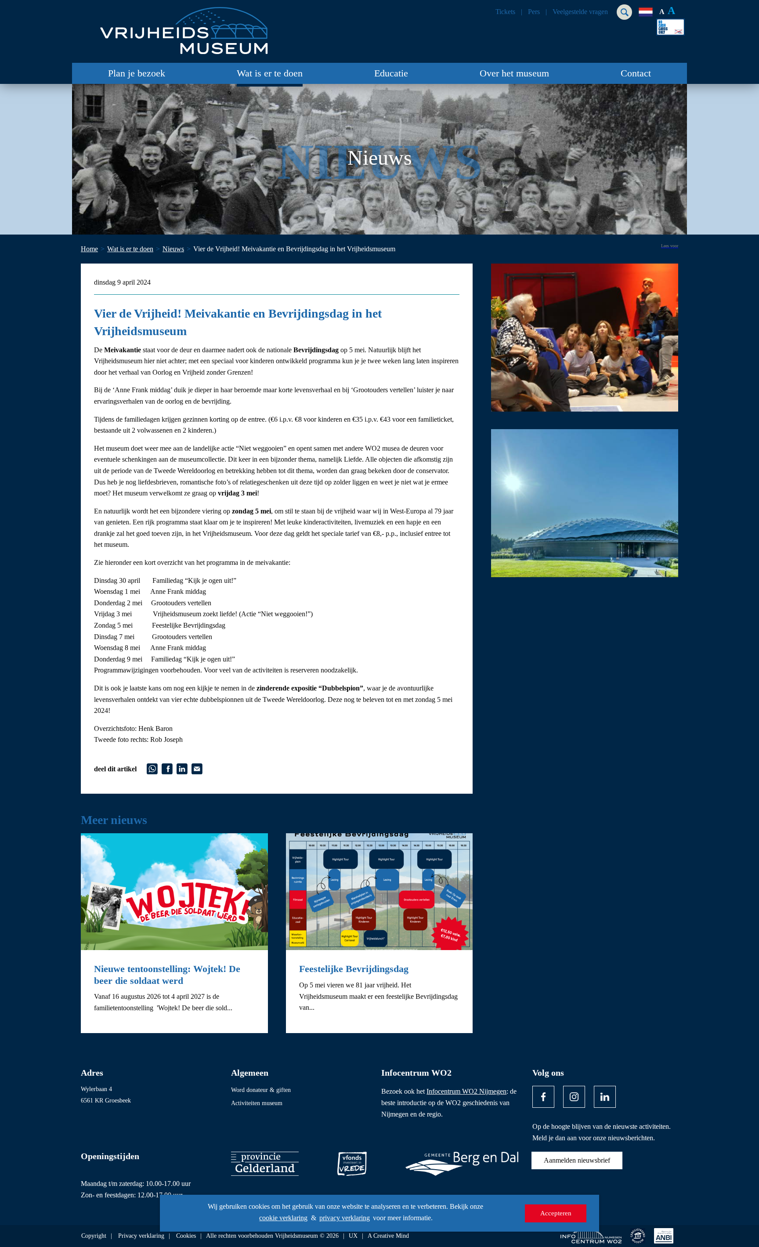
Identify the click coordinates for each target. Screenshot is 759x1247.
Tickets (505, 11)
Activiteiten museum (256, 1103)
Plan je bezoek (136, 73)
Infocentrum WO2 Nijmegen (466, 1091)
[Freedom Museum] (182, 27)
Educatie (391, 73)
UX (353, 1236)
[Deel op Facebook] (167, 768)
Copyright (93, 1236)
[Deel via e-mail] (197, 768)
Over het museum (514, 73)
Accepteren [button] (555, 1213)
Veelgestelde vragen (580, 11)
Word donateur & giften (261, 1090)
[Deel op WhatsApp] (152, 768)
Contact (636, 73)
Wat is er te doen (270, 73)
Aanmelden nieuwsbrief (577, 1160)
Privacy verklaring (141, 1236)
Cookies (186, 1236)
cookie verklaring (283, 1218)
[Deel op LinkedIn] (182, 768)
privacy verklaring (344, 1218)
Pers (534, 11)
